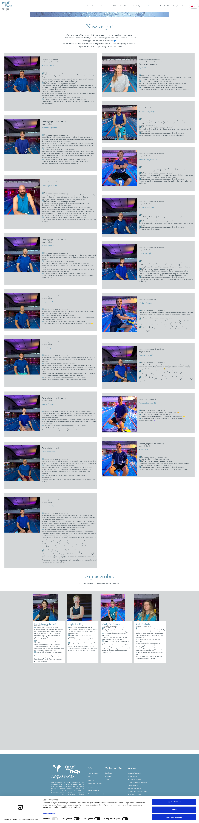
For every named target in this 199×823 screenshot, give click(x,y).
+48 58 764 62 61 (135, 779)
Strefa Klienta (92, 777)
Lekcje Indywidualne (95, 783)
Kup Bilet (91, 780)
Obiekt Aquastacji (94, 790)
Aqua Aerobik (93, 787)
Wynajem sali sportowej (95, 794)
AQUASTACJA (63, 776)
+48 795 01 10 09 (135, 794)
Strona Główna (93, 773)
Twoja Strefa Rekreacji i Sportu (7, 9)
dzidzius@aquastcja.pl (139, 791)
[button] (175, 6)
